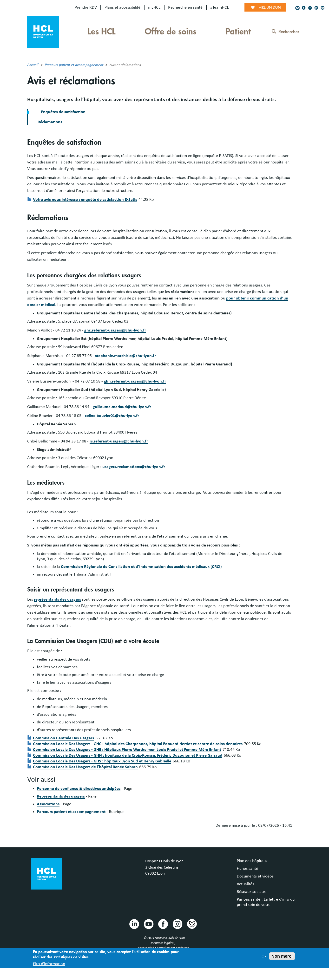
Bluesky (191, 923)
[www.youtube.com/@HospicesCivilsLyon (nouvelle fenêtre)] (322, 8)
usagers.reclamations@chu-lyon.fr (133, 467)
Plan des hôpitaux (252, 861)
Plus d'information (49, 964)
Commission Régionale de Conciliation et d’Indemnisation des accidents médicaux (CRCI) (141, 567)
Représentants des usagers (61, 796)
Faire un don (269, 7)
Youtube (148, 923)
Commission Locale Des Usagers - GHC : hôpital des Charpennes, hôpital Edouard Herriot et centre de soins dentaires (138, 744)
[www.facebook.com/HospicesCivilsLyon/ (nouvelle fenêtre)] (304, 8)
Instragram (177, 923)
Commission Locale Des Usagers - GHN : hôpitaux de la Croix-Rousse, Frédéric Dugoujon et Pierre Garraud (127, 755)
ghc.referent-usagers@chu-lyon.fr (115, 330)
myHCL (154, 7)
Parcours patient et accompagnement (74, 65)
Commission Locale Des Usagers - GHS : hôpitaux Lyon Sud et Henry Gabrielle (102, 761)
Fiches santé (247, 868)
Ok (264, 956)
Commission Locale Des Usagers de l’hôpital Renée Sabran (85, 767)
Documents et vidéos (255, 876)
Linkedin (133, 923)
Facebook (162, 923)
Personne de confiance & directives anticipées (78, 788)
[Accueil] (43, 31)
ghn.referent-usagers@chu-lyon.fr (135, 381)
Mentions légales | (163, 943)
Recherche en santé (185, 7)
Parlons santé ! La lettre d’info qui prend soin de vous (266, 902)
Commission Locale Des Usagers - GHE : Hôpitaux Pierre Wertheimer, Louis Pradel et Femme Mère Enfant (127, 749)
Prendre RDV (86, 7)
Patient (238, 31)
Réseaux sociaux (251, 892)
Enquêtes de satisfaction (63, 112)
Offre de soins (170, 31)
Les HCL (101, 31)
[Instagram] (310, 8)
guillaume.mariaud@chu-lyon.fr (122, 407)
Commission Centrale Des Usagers (63, 738)
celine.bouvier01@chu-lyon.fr (112, 416)
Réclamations (50, 122)
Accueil (33, 65)
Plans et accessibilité (122, 7)
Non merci (282, 956)
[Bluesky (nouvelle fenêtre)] (297, 8)
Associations (48, 804)
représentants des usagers (57, 599)
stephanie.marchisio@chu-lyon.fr (125, 356)
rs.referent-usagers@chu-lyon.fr (119, 441)
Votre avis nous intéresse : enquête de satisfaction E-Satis (85, 199)
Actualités (245, 884)
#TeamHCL (219, 7)
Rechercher (288, 32)
